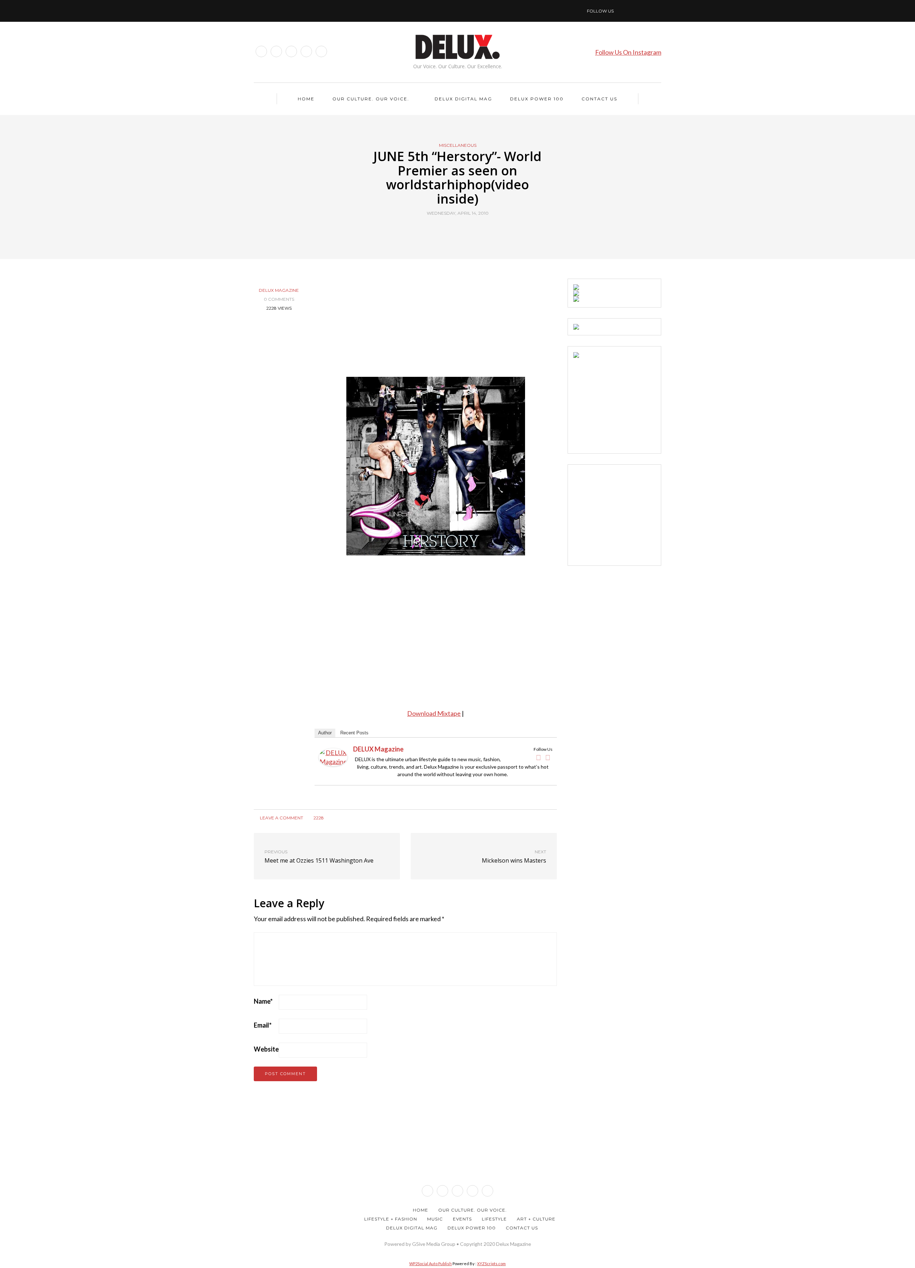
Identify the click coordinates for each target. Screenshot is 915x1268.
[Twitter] (548, 757)
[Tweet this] (453, 229)
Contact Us (599, 98)
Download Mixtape (434, 713)
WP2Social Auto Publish (430, 1263)
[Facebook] (538, 757)
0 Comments (279, 299)
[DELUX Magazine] (333, 756)
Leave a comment (281, 817)
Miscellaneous (457, 145)
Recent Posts (354, 732)
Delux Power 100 (537, 98)
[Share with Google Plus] (462, 229)
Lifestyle (494, 1219)
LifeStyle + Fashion (390, 1219)
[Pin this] (470, 229)
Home (306, 98)
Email (263, 1025)
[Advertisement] (627, 402)
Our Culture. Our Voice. (370, 98)
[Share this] (444, 229)
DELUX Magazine (279, 290)
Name (263, 1001)
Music (435, 1219)
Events (462, 1219)
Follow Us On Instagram (628, 52)
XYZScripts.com (491, 1263)
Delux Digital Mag (463, 98)
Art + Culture (536, 1219)
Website (266, 1049)
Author (325, 732)
